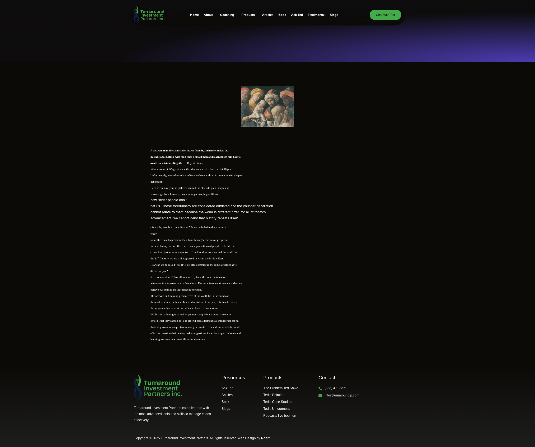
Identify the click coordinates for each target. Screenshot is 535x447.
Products (248, 15)
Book (282, 15)
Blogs (334, 15)
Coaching (227, 15)
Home (194, 15)
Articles (267, 15)
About (208, 15)
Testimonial (316, 15)
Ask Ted (297, 15)
